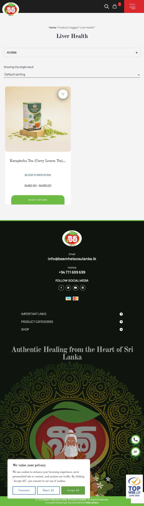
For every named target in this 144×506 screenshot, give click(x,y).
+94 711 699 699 (72, 272)
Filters (12, 52)
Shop (71, 329)
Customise (24, 490)
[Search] (106, 6)
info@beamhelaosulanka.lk (72, 258)
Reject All (48, 490)
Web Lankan (92, 502)
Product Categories (71, 322)
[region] (49, 479)
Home (52, 27)
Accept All (73, 490)
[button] (63, 94)
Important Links (71, 314)
